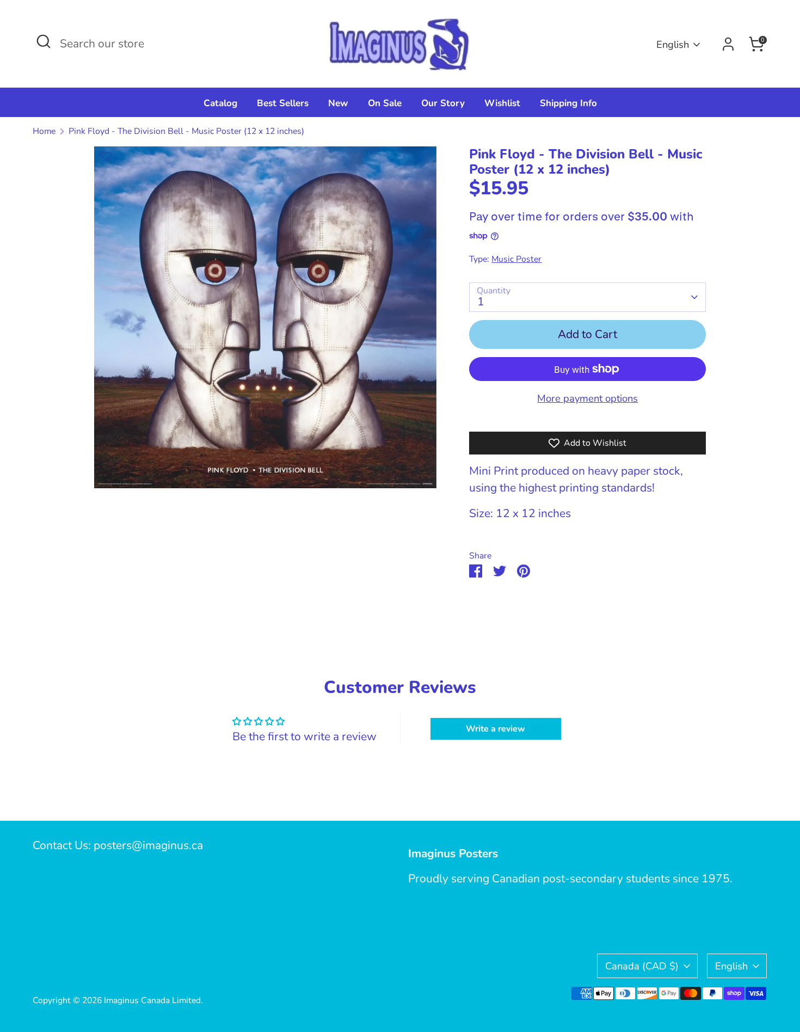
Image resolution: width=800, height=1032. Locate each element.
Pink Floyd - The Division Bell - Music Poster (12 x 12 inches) (186, 131)
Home (44, 131)
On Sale (385, 103)
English (672, 44)
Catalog (220, 103)
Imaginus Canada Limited (152, 1000)
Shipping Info (568, 103)
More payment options (587, 398)
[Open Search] (43, 41)
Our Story (443, 103)
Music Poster (516, 259)
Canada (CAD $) (642, 966)
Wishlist (502, 103)
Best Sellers (283, 103)
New (338, 103)
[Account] (728, 44)
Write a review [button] (495, 729)
